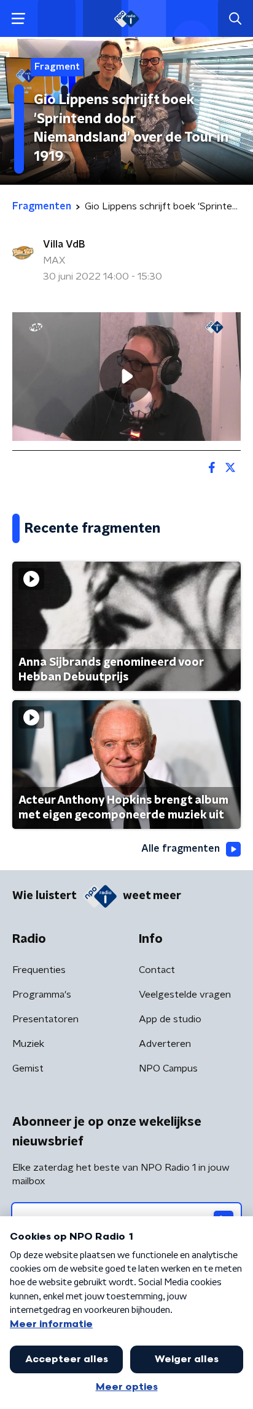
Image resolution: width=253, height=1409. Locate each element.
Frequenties (39, 970)
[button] (18, 18)
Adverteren (165, 1044)
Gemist (28, 1068)
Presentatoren (45, 1019)
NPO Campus (168, 1068)
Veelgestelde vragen (185, 994)
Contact (157, 970)
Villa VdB (64, 244)
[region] (126, 376)
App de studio (170, 1019)
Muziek (28, 1044)
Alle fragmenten (180, 849)
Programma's (41, 994)
